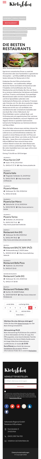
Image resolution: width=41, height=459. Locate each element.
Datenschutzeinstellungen (20, 452)
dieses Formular (23, 323)
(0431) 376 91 (10, 178)
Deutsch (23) (31, 28)
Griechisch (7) (8, 32)
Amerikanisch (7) (9, 28)
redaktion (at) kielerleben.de (18, 441)
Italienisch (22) (8, 35)
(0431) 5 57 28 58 (11, 282)
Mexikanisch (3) (20, 35)
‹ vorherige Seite (23, 304)
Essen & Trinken (19, 18)
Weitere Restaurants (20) (12, 38)
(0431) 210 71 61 (11, 222)
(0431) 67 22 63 (11, 268)
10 (10, 311)
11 (16, 311)
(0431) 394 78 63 (11, 238)
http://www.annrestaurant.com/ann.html (17, 240)
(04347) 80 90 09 (11, 295)
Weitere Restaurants (10, 274)
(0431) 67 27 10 (11, 165)
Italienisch (6, 157)
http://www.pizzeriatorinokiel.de (14, 224)
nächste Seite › (26, 311)
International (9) (21, 32)
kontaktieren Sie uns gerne (13, 348)
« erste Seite (10, 304)
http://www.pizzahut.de (27, 165)
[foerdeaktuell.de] (30, 406)
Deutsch (6, 245)
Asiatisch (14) (21, 28)
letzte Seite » (20, 315)
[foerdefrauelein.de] (6, 412)
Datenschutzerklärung (15, 398)
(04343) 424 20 (11, 253)
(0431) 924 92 (10, 207)
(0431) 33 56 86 (11, 194)
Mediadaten (32, 351)
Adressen (7, 18)
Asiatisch (6, 230)
